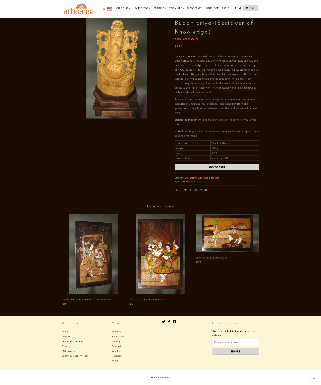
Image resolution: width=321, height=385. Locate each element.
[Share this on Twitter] (184, 189)
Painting (159, 8)
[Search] (240, 9)
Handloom (212, 8)
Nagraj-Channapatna (186, 38)
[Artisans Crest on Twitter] (163, 321)
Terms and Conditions (72, 341)
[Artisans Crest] (79, 9)
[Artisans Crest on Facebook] (169, 321)
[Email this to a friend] (205, 190)
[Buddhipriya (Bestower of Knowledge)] (116, 68)
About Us (66, 336)
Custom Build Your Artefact (75, 356)
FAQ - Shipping (69, 351)
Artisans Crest (164, 377)
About (226, 8)
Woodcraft (195, 8)
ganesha (215, 178)
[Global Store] (110, 10)
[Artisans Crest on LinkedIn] (174, 321)
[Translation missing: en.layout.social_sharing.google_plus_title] (200, 190)
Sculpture (122, 8)
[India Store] (103, 9)
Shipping (66, 346)
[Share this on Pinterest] (195, 190)
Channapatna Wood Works (197, 178)
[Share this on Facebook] (190, 190)
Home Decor (141, 8)
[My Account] (235, 9)
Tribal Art (176, 8)
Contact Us (67, 331)
